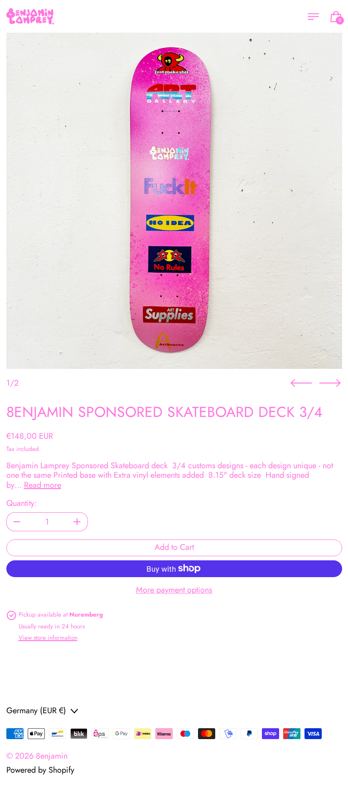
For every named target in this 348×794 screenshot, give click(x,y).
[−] (16, 521)
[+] (77, 521)
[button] (174, 201)
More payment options (174, 590)
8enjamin (52, 756)
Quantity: (21, 504)
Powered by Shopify (40, 770)
